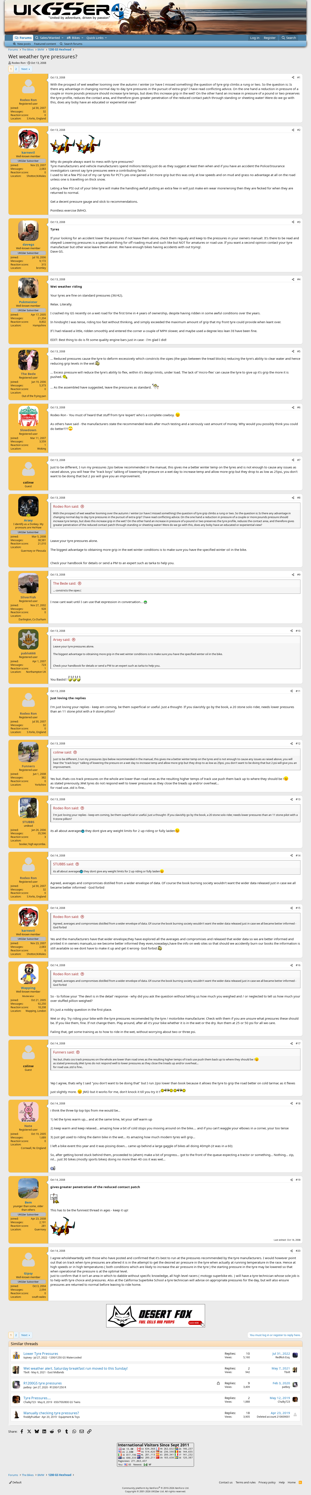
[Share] (293, 77)
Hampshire (39, 325)
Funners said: (63, 1052)
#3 (298, 222)
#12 (298, 743)
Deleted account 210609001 (273, 1416)
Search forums (73, 44)
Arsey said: (61, 639)
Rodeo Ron (19, 63)
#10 (298, 631)
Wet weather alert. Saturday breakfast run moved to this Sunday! (75, 1368)
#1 (298, 77)
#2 (298, 130)
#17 (298, 1043)
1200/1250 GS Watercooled (65, 1357)
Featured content (45, 44)
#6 (298, 407)
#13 (298, 799)
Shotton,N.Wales (36, 176)
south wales (39, 1297)
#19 (298, 1180)
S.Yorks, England (36, 118)
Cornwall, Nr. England (33, 1148)
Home (292, 1482)
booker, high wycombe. (32, 844)
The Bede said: (64, 583)
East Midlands (56, 1372)
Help (282, 1482)
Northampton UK (36, 672)
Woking (41, 448)
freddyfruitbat (31, 1417)
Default (17, 1482)
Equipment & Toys (69, 1417)
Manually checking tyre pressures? (51, 1413)
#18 (298, 1103)
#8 (298, 497)
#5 (298, 351)
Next (24, 69)
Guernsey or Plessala (33, 551)
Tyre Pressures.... (37, 1398)
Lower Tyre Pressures (40, 1353)
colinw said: (62, 752)
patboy (27, 1387)
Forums (26, 38)
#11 (298, 691)
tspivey (27, 1357)
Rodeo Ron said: (66, 506)
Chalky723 (29, 1402)
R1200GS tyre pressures (42, 1383)
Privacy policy (267, 1482)
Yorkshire (40, 784)
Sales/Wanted (50, 38)
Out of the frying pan (34, 396)
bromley (41, 268)
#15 (298, 908)
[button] (62, 38)
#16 (298, 965)
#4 (298, 279)
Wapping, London (36, 1011)
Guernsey (40, 1229)
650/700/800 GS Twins (67, 1402)
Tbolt (26, 1372)
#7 (298, 460)
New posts (24, 44)
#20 (298, 1251)
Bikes (76, 38)
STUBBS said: (63, 864)
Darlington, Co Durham (32, 619)
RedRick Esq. (282, 1357)
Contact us (226, 1482)
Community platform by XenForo (155, 1488)
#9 (298, 574)
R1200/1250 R (58, 1387)
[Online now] (28, 516)
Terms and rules (246, 1482)
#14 (298, 855)
